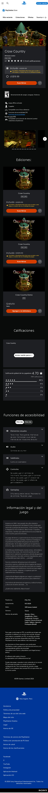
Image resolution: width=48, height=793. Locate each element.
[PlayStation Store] (10, 10)
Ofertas (30, 17)
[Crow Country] (19, 139)
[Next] (45, 139)
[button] (16, 114)
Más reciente (7, 17)
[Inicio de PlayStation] (24, 3)
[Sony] (43, 792)
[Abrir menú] (2, 3)
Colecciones (20, 17)
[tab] (19, 422)
